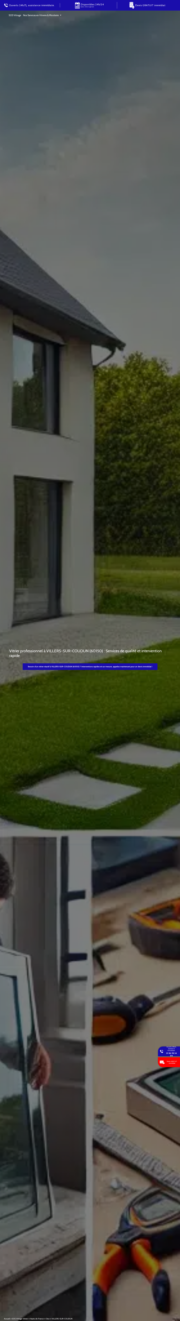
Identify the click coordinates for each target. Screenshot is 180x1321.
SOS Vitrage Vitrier (20, 1319)
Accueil (7, 1319)
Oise (48, 1319)
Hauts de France (37, 1319)
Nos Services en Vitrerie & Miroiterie (41, 15)
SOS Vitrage (15, 15)
